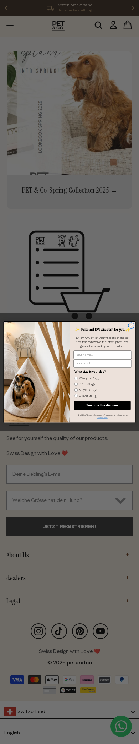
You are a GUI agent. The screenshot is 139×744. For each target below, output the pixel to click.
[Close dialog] (131, 325)
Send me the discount (102, 405)
